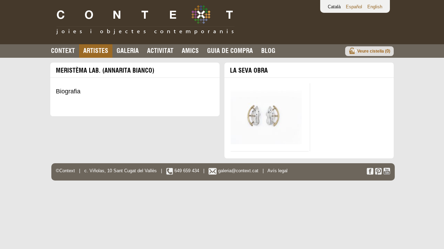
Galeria (128, 50)
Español (354, 6)
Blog (268, 50)
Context (63, 50)
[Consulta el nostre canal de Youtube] (386, 173)
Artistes (95, 50)
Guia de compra (230, 50)
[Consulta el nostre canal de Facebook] (370, 173)
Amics (190, 50)
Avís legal (277, 170)
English (374, 6)
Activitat (160, 50)
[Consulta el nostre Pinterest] (378, 173)
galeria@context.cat (237, 170)
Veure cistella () (373, 51)
